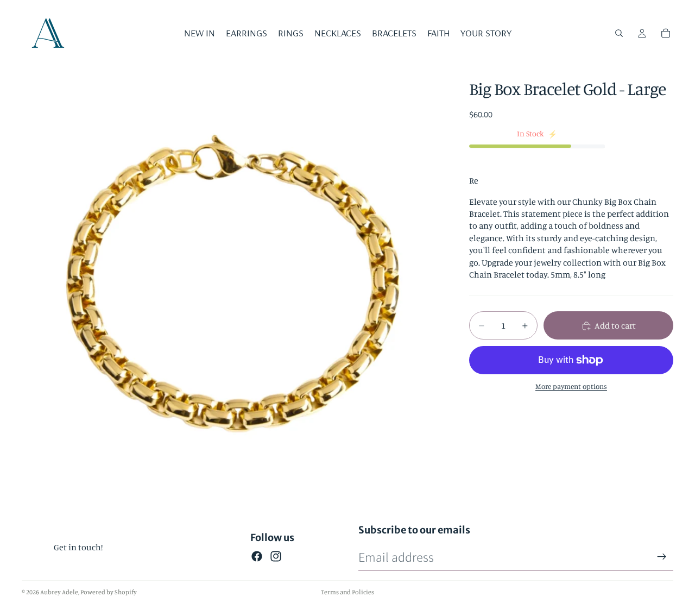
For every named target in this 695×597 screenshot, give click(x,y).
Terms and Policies (347, 592)
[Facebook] (256, 556)
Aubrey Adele (59, 592)
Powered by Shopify (108, 592)
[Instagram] (275, 556)
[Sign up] (661, 556)
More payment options (571, 386)
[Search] (619, 33)
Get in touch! (78, 547)
